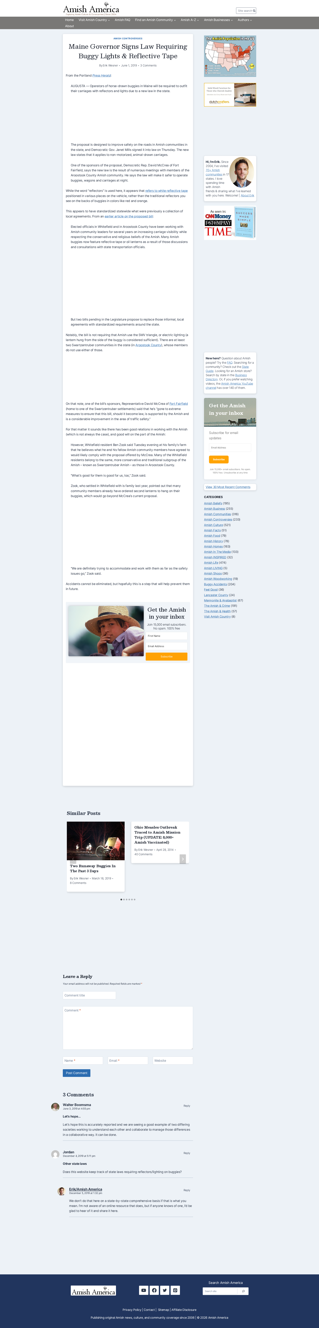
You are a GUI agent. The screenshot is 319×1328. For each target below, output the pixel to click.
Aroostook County (148, 345)
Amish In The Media (217, 552)
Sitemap (163, 1310)
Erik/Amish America (85, 1189)
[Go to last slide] (73, 859)
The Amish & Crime (217, 605)
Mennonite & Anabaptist (220, 600)
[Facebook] (154, 1290)
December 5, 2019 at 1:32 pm (85, 1193)
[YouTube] (143, 1290)
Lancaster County (216, 595)
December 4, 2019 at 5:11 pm (79, 1155)
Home (69, 20)
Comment (72, 1010)
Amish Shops (213, 573)
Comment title (74, 995)
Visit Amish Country (217, 616)
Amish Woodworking (218, 578)
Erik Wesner (110, 65)
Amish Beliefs (213, 503)
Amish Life (211, 562)
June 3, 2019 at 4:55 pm (76, 1108)
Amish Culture (213, 525)
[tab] (121, 899)
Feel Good (211, 589)
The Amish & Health (217, 611)
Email (114, 1060)
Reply (187, 1105)
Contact (149, 1310)
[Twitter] (164, 1290)
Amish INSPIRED (215, 557)
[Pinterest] (175, 1290)
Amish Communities (217, 514)
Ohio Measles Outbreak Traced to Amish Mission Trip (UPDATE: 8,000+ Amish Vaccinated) (157, 834)
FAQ (229, 362)
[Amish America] (91, 8)
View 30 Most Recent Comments (228, 487)
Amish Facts (212, 530)
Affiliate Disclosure (183, 1310)
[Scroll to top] (310, 1314)
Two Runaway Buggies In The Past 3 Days (93, 868)
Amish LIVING (213, 568)
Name (69, 1060)
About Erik (247, 195)
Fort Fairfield (178, 404)
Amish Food (212, 535)
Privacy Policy (132, 1310)
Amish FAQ (122, 20)
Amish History (213, 541)
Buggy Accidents (215, 584)
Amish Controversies (128, 38)
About (69, 26)
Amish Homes (213, 546)
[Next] (183, 859)
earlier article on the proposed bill (129, 216)
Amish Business (214, 508)
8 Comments (78, 883)
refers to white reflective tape (166, 191)
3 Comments (148, 65)
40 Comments (143, 854)
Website (160, 1060)
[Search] (243, 1291)
